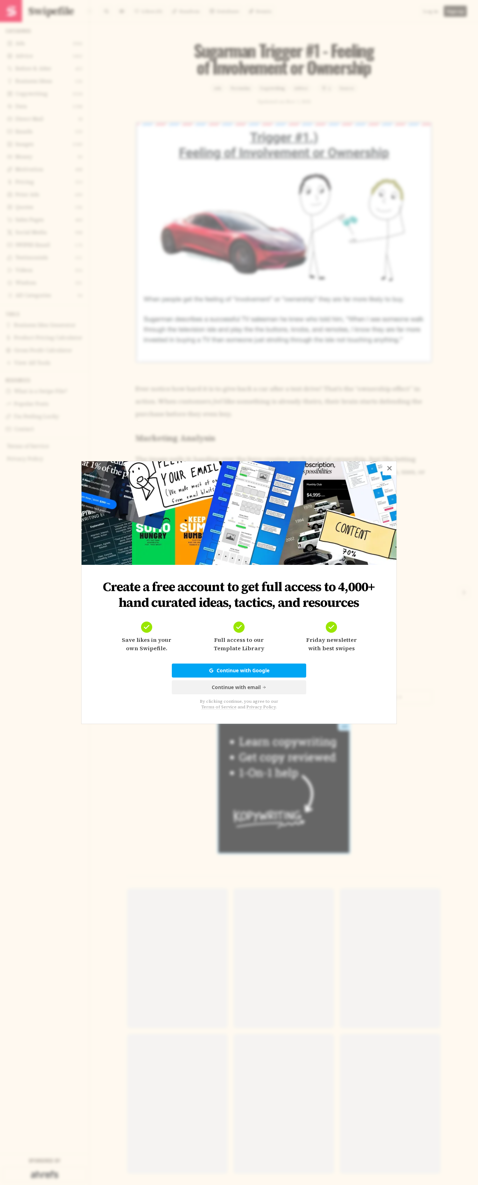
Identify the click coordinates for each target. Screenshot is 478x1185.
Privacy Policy (261, 707)
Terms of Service (219, 707)
